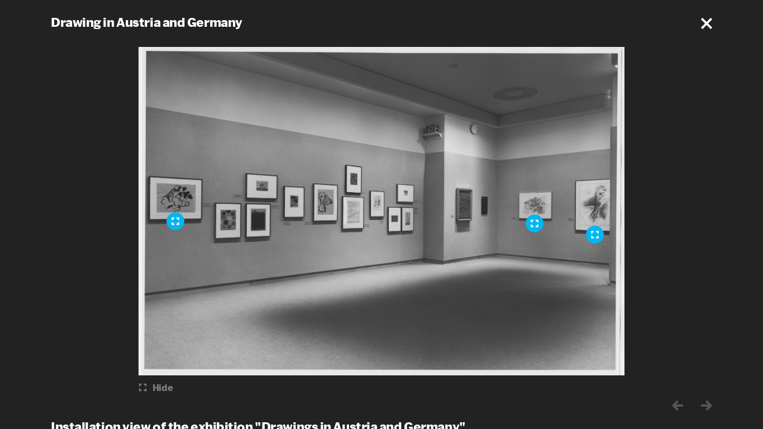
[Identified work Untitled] (594, 234)
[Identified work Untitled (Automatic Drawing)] (175, 221)
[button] (707, 23)
